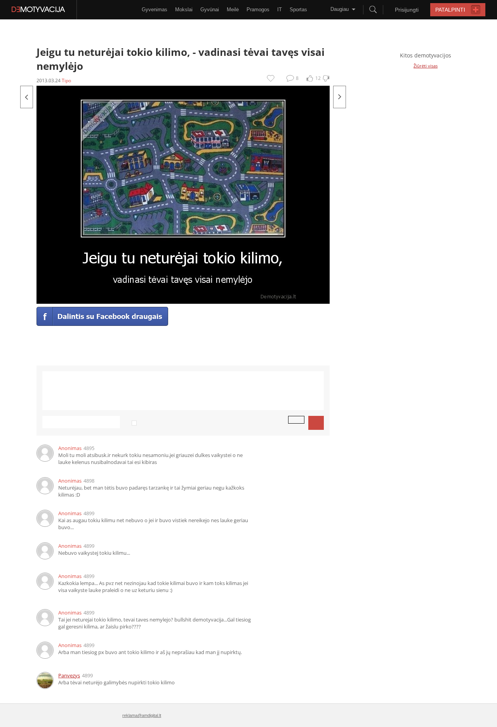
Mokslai (184, 9)
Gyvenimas (154, 9)
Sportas (298, 9)
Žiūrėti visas (426, 66)
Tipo (66, 80)
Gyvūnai (209, 9)
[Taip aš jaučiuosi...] (339, 97)
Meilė (233, 9)
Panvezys (69, 675)
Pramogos (258, 9)
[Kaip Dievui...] (26, 97)
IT (279, 9)
